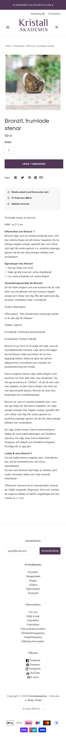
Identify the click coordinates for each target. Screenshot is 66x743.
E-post (34, 677)
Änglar (33, 580)
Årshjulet (33, 593)
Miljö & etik (33, 616)
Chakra (33, 585)
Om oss (33, 612)
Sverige (31, 708)
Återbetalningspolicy (33, 633)
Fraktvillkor (33, 624)
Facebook (34, 660)
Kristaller (33, 572)
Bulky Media (35, 700)
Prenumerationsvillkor (33, 629)
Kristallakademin (37, 696)
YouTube (34, 673)
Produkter (19, 46)
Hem (8, 46)
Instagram (34, 668)
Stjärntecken (33, 589)
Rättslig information (33, 641)
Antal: (8, 142)
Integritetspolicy (33, 637)
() (38, 13)
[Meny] (8, 27)
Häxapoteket (33, 576)
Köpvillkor (33, 620)
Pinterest (34, 664)
